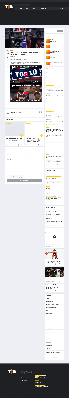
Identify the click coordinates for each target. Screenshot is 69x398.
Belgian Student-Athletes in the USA (52, 304)
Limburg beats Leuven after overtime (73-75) (14, 139)
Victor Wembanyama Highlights (51, 279)
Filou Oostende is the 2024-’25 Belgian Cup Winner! (53, 214)
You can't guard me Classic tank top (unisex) (56, 57)
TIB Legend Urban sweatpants (55, 51)
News (27, 8)
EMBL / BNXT (48, 316)
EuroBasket (48, 319)
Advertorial (48, 298)
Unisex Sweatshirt (53, 45)
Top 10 (15, 104)
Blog (47, 310)
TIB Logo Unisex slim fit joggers (56, 62)
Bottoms (51, 39)
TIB (46, 339)
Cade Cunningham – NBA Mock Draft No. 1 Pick (53, 262)
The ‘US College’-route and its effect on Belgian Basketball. (54, 178)
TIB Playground (49, 342)
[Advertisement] (34, 18)
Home (21, 8)
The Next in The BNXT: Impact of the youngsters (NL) (54, 87)
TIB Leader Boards (44, 8)
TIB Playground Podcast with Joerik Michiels (54, 245)
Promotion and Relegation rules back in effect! (54, 188)
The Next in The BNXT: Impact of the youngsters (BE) (54, 114)
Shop (52, 8)
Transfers (48, 348)
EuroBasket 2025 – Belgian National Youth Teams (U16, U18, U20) (53, 198)
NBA (11, 104)
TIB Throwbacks (49, 345)
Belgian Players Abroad (50, 301)
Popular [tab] (60, 173)
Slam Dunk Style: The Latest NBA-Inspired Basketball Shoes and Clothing (54, 130)
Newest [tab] (48, 173)
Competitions (33, 8)
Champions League (49, 313)
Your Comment (9, 159)
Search (59, 30)
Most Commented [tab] (54, 173)
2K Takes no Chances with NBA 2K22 (54, 157)
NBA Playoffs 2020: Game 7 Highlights (53, 288)
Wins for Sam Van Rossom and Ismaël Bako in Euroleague (33, 140)
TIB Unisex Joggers (53, 40)
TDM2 (47, 336)
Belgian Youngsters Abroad (51, 307)
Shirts (51, 56)
